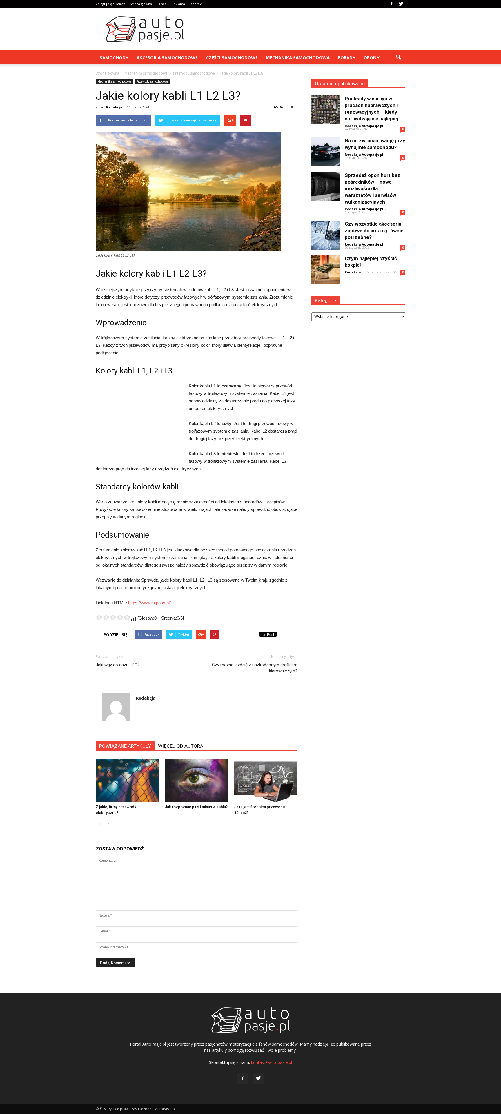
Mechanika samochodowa (298, 57)
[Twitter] (401, 4)
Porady (346, 57)
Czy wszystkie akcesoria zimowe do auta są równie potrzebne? (374, 230)
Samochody (114, 57)
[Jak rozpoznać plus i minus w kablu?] (196, 780)
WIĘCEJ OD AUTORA (180, 746)
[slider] (113, 617)
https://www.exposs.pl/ (149, 602)
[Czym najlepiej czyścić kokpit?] (325, 269)
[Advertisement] (299, 29)
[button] (398, 57)
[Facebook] (391, 4)
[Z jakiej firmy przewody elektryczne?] (127, 780)
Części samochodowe (232, 57)
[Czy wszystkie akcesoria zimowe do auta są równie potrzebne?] (325, 235)
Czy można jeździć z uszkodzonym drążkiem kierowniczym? (254, 668)
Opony (372, 57)
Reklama (178, 4)
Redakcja (114, 107)
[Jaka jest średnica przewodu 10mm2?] (265, 780)
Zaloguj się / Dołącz (110, 4)
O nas (161, 4)
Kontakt (196, 4)
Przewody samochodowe (152, 81)
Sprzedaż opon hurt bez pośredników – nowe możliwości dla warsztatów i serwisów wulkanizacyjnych (372, 188)
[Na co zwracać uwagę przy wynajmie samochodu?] (325, 151)
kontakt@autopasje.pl (271, 1062)
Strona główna (141, 4)
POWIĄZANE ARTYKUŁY (125, 746)
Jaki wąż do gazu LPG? (118, 664)
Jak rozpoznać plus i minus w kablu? (196, 807)
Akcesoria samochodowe (167, 57)
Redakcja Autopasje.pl (364, 126)
